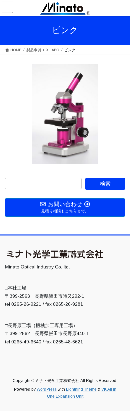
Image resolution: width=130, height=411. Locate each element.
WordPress (47, 389)
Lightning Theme (81, 389)
